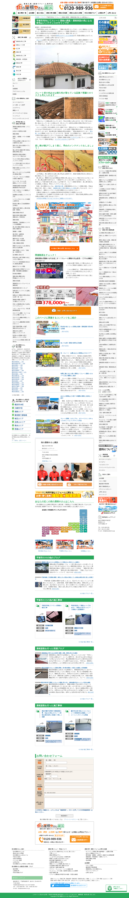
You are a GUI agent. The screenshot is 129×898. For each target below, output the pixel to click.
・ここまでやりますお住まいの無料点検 (59, 857)
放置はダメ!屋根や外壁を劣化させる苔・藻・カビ (21, 296)
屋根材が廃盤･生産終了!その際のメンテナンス (19, 300)
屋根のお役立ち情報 (75, 13)
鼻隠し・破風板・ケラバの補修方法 (21, 137)
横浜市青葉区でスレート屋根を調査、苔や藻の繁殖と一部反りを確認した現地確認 (64, 667)
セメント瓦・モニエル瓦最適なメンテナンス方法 (19, 182)
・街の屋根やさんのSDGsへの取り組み (23, 864)
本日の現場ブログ (90, 13)
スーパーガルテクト (18, 102)
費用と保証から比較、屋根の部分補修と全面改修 (107, 240)
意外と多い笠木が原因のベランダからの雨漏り (21, 146)
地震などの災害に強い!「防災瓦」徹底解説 (107, 354)
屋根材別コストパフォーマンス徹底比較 (21, 284)
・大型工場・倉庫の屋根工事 (56, 867)
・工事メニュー (52, 853)
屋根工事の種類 (51, 13)
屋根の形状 (16, 219)
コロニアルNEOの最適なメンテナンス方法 (107, 298)
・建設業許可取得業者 (91, 867)
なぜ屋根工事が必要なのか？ (107, 233)
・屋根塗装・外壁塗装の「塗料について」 (96, 857)
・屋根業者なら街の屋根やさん (93, 869)
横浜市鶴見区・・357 (18, 361)
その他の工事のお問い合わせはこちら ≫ (64, 248)
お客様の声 (101, 13)
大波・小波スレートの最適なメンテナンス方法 (21, 191)
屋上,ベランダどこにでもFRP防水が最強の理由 (21, 173)
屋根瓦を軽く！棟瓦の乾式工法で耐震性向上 (107, 350)
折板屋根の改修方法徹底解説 (107, 281)
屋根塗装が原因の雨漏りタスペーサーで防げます (19, 155)
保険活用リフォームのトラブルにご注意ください (107, 219)
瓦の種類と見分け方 (18, 254)
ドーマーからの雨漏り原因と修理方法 (21, 340)
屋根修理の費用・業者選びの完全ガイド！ (107, 176)
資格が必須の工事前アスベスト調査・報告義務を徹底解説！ (21, 270)
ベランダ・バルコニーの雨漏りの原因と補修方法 (21, 177)
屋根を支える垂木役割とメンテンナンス (19, 331)
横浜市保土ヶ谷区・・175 (19, 372)
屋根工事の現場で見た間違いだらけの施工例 (107, 358)
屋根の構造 (16, 134)
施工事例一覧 (22, 13)
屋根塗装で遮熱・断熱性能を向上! (107, 367)
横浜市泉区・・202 (17, 388)
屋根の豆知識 (63, 13)
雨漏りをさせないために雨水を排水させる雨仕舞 (21, 246)
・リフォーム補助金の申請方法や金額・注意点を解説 (63, 874)
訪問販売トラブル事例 (105, 202)
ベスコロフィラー (104, 464)
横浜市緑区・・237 (17, 381)
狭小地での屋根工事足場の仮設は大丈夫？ (107, 308)
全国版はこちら (86, 551)
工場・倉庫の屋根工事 (105, 412)
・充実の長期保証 (17, 858)
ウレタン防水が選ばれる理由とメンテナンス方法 (21, 159)
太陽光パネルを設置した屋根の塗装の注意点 (107, 284)
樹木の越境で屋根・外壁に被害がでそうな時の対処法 (107, 214)
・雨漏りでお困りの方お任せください (58, 858)
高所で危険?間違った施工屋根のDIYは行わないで (20, 327)
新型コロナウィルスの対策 (64, 35)
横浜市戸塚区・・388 (18, 386)
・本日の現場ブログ (17, 872)
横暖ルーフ (16, 110)
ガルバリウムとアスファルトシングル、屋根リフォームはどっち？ (107, 377)
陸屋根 (14, 94)
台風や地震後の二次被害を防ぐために (107, 345)
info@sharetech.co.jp (109, 531)
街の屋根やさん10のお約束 (106, 85)
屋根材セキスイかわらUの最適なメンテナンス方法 (108, 293)
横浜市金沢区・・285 (18, 377)
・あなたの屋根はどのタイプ (93, 853)
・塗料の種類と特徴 (90, 858)
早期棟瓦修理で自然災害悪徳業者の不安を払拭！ (19, 186)
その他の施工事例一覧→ (86, 642)
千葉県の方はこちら (65, 551)
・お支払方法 (15, 862)
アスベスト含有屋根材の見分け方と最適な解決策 (21, 262)
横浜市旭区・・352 (17, 374)
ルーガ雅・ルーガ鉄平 (19, 105)
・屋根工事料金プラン (54, 855)
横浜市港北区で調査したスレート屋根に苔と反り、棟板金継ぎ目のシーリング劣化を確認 (65, 682)
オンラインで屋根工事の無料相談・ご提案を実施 (107, 171)
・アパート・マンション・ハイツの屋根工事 (60, 869)
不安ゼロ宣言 (102, 87)
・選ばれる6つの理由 (18, 853)
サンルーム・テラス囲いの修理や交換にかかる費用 (107, 420)
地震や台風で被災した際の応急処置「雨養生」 (21, 209)
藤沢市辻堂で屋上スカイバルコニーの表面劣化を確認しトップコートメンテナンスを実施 (81, 713)
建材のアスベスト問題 (19, 266)
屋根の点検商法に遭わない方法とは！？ (107, 205)
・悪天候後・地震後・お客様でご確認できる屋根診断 (99, 855)
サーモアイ (102, 462)
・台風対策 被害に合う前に (55, 862)
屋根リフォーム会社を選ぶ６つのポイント (107, 318)
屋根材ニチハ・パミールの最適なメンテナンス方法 (107, 289)
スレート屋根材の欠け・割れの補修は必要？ (107, 273)
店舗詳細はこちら (47, 461)
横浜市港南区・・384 (18, 370)
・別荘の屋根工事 (53, 872)
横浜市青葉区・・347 (18, 382)
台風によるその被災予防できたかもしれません (107, 325)
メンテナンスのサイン (62, 139)
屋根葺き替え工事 (58, 188)
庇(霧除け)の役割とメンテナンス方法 (22, 195)
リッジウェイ (16, 116)
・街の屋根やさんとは (18, 851)
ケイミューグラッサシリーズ (21, 118)
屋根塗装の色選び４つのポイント (107, 363)
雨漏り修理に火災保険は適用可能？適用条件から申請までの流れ (107, 340)
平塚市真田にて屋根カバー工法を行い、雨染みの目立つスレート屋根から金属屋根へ (81, 607)
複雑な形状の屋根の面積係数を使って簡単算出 (19, 216)
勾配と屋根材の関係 (18, 243)
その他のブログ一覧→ (87, 593)
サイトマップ (102, 494)
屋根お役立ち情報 (104, 322)
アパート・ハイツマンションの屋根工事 (107, 416)
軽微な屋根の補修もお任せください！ (107, 441)
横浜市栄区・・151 (17, 389)
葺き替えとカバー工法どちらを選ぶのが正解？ (107, 257)
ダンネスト (102, 470)
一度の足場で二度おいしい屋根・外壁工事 (107, 372)
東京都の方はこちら (44, 551)
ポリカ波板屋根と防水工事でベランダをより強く (107, 400)
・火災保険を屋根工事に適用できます (58, 865)
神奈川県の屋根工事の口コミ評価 (107, 223)
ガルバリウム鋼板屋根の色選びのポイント (21, 322)
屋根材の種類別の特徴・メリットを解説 (21, 127)
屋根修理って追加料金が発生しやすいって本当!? (107, 210)
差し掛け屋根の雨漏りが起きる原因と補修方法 (21, 227)
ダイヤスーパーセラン (105, 459)
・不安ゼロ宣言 (16, 857)
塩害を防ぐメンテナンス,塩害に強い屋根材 (21, 291)
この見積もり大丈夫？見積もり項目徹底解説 (107, 189)
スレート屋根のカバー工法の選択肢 (107, 268)
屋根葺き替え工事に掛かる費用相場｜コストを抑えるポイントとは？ (107, 263)
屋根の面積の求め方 (18, 212)
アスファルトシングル (19, 91)
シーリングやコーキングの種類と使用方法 (21, 200)
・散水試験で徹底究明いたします (57, 860)
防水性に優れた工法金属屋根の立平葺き (21, 204)
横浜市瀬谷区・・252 (18, 391)
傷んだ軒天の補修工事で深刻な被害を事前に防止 (21, 150)
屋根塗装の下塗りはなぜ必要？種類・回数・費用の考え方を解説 (59, 653)
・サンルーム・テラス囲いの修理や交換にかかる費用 (63, 871)
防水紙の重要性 (17, 273)
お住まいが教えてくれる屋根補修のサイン (107, 253)
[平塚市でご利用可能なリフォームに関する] (64, 494)
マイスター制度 (103, 98)
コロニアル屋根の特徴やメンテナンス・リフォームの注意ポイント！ (107, 303)
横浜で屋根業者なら (104, 486)
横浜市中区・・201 (17, 367)
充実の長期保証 (103, 96)
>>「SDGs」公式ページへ (19, 440)
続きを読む (65, 331)
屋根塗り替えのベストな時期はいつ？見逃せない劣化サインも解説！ (61, 562)
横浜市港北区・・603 (18, 379)
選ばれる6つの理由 (104, 82)
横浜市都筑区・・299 (18, 384)
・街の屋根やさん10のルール (20, 855)
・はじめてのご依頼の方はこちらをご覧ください (61, 851)
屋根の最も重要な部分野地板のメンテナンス (19, 277)
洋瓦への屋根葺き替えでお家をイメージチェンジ (21, 305)
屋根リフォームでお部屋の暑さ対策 (107, 436)
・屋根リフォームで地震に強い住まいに (59, 864)
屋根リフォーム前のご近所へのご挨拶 (107, 185)
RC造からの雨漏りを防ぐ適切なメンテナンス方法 (20, 336)
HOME (37, 17)
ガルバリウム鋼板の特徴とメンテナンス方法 (21, 318)
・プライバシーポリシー (91, 870)
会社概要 (31, 13)
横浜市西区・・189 (17, 365)
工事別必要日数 (103, 315)
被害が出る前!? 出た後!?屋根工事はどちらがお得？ (107, 194)
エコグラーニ (16, 107)
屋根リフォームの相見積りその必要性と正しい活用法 (107, 180)
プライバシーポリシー (71, 819)
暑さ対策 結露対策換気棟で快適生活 (18, 235)
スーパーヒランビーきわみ (20, 113)
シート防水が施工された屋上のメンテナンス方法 (21, 164)
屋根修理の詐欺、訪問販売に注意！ (107, 198)
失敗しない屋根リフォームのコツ (107, 236)
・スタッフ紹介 (89, 865)
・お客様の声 (15, 870)
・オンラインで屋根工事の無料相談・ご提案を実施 (99, 851)
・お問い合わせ (89, 872)
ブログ (43, 17)
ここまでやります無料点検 (106, 93)
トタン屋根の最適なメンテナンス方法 (107, 277)
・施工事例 (15, 869)
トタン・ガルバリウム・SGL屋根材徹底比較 (21, 309)
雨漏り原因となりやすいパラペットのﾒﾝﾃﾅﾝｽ (21, 168)
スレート (15, 83)
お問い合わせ (112, 13)
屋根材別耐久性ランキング (20, 288)
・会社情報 (88, 860)
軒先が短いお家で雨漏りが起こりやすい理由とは (21, 258)
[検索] (115, 17)
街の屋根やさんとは (104, 79)
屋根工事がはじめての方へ (106, 77)
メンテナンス (74, 137)
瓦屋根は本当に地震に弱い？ (107, 386)
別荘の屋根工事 (103, 424)
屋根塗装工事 (59, 186)
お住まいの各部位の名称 (19, 131)
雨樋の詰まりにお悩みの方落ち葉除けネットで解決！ (107, 409)
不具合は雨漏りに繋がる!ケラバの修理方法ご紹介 (21, 142)
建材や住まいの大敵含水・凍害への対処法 (19, 239)
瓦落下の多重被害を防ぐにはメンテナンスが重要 (107, 330)
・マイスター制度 (17, 860)
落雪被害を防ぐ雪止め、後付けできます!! (107, 432)
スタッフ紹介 (102, 481)
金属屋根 (15, 88)
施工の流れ (40, 13)
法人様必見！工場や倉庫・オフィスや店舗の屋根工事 (107, 427)
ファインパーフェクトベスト (107, 467)
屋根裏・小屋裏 (17, 231)
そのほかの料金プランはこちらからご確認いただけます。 (55, 198)
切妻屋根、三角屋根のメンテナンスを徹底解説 (21, 223)
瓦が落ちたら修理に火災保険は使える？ (107, 334)
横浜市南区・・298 (17, 368)
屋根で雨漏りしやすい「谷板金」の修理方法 (21, 251)
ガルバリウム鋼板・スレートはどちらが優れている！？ (21, 313)
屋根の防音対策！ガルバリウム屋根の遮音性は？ (107, 383)
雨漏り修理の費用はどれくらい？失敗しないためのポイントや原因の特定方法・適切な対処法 (107, 247)
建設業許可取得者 (104, 483)
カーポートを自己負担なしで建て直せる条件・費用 (107, 395)
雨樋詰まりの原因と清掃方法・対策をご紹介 (107, 404)
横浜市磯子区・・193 (18, 375)
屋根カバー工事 (71, 188)
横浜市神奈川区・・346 (18, 363)
